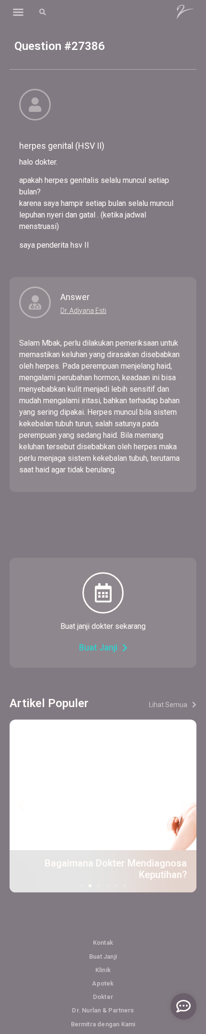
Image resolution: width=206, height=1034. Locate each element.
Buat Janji (103, 956)
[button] (18, 12)
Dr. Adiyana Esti (83, 310)
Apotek (103, 983)
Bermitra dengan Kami (103, 1024)
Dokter (103, 996)
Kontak (103, 942)
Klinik (103, 970)
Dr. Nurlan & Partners (103, 1010)
